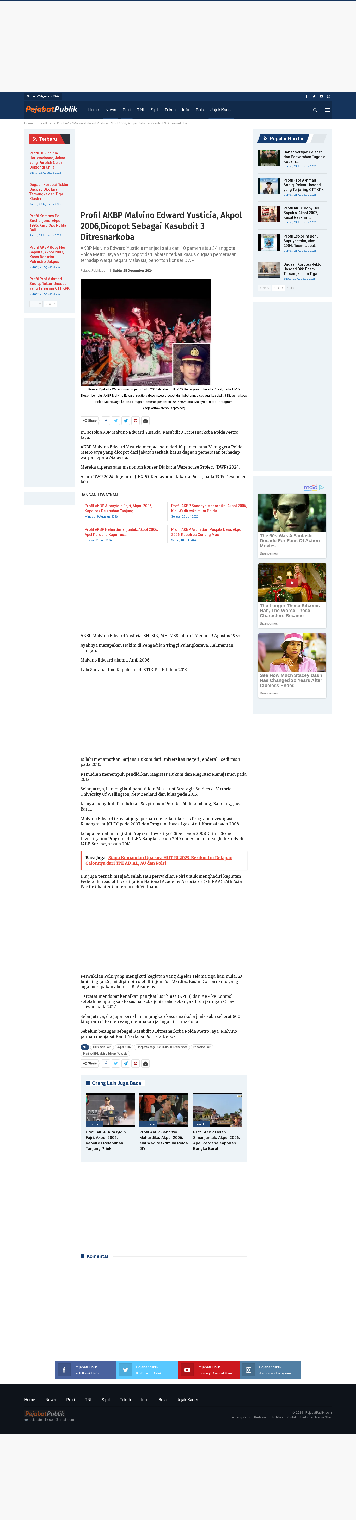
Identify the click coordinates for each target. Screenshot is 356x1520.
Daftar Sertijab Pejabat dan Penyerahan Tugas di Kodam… (305, 157)
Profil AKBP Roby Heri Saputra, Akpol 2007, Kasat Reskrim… (302, 213)
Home (93, 110)
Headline (94, 1124)
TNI (140, 110)
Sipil (154, 110)
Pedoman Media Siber (316, 1417)
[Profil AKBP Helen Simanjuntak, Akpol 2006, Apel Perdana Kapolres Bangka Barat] (217, 1110)
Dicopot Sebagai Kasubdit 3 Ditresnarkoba (162, 1047)
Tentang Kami (240, 1417)
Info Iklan (276, 1417)
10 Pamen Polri (102, 1047)
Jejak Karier (221, 110)
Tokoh (170, 110)
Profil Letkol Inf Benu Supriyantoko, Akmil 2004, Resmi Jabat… (301, 241)
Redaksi (260, 1417)
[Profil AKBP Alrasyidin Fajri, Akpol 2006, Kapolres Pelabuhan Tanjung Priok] (110, 1110)
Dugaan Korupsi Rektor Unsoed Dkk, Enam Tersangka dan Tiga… (303, 269)
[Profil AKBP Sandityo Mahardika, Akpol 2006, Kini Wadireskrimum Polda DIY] (163, 1110)
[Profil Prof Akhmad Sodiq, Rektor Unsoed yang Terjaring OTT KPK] (269, 186)
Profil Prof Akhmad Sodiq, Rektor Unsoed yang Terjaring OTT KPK (304, 185)
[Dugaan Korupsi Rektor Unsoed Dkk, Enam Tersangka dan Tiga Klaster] (269, 270)
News (110, 110)
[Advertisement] (178, 45)
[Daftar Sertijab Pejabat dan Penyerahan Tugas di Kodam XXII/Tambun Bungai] (269, 158)
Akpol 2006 (124, 1047)
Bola (199, 110)
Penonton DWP (202, 1047)
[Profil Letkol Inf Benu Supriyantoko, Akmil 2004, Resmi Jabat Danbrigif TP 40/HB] (269, 242)
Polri (126, 110)
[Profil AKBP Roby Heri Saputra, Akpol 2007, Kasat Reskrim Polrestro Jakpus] (269, 214)
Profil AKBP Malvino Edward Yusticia (105, 1053)
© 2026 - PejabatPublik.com (312, 1413)
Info (185, 110)
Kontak (292, 1417)
